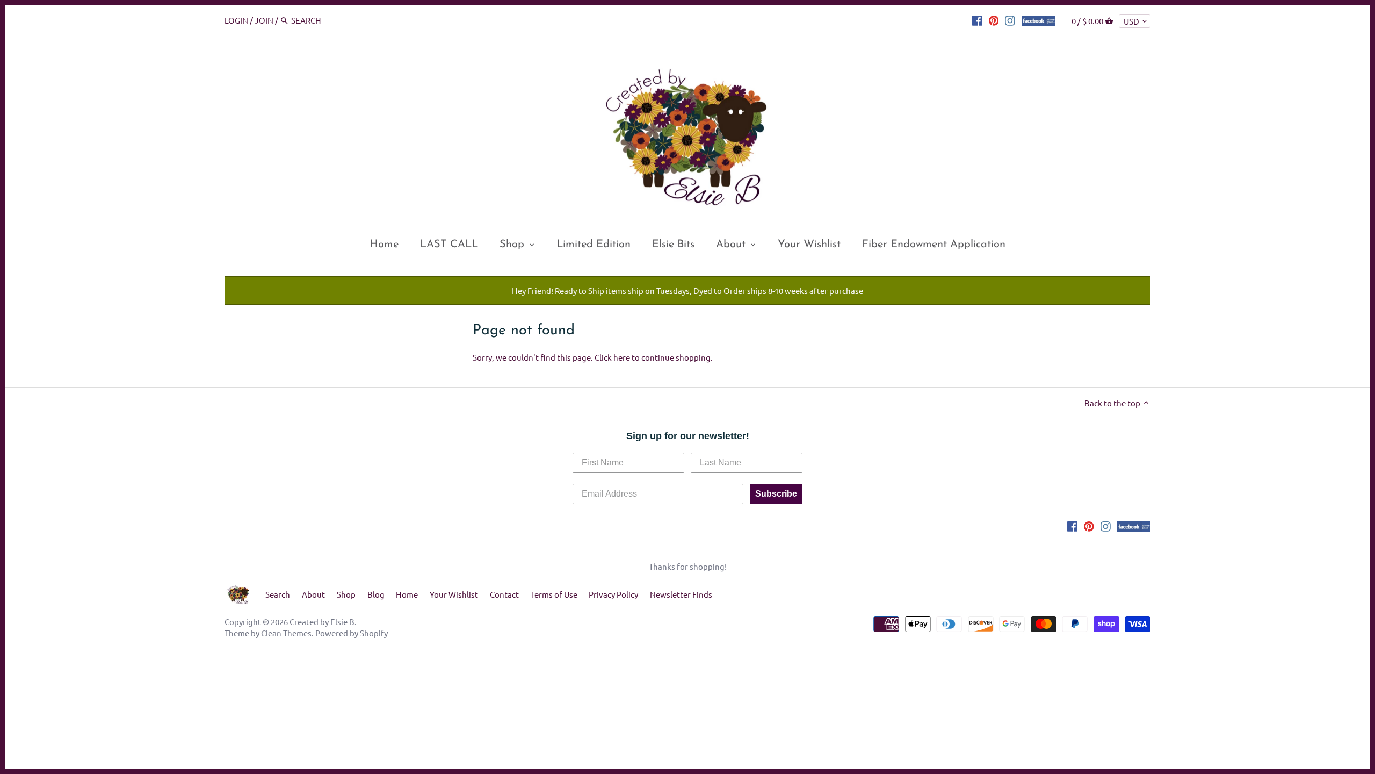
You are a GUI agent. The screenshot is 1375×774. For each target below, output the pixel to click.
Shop (346, 594)
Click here (612, 357)
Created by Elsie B (322, 622)
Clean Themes (286, 633)
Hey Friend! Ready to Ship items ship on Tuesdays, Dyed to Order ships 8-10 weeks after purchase (687, 290)
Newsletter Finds (681, 594)
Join (264, 20)
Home (407, 594)
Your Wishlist (454, 594)
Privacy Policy (613, 594)
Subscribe (776, 493)
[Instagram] (1010, 20)
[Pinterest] (994, 20)
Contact (504, 594)
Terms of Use (554, 594)
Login (236, 20)
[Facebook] (977, 20)
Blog (376, 594)
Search (277, 594)
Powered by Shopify (351, 633)
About (313, 594)
